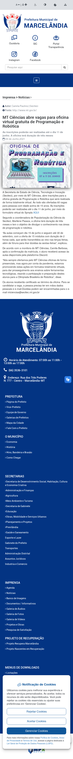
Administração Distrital (17, 553)
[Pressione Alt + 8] (45, 5)
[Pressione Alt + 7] (35, 5)
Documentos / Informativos (21, 603)
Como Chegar (13, 457)
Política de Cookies (49, 737)
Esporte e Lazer (13, 537)
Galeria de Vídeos (15, 619)
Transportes (11, 548)
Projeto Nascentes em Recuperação (25, 649)
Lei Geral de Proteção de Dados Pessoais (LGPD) (30, 743)
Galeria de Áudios (15, 608)
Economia (11, 442)
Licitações (11, 672)
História (10, 447)
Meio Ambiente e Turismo (19, 501)
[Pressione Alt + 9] (65, 5)
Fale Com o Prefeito (16, 428)
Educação (11, 511)
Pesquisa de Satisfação (19, 630)
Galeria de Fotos (15, 614)
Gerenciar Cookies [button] (36, 731)
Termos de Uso (30, 740)
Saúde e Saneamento (17, 532)
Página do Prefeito (16, 401)
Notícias (10, 593)
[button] (55, 5)
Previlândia (12, 527)
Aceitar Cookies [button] (36, 721)
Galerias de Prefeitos (17, 417)
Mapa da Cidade (15, 422)
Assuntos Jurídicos (15, 558)
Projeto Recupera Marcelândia (22, 643)
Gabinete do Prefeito (16, 543)
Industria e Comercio (16, 564)
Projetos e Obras (15, 624)
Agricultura (12, 495)
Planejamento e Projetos (19, 522)
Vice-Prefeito (13, 407)
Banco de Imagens (16, 598)
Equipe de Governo (16, 412)
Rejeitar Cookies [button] (36, 711)
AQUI (36, 212)
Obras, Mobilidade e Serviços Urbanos (26, 516)
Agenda (10, 587)
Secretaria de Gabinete (18, 506)
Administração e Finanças (20, 490)
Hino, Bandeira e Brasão (19, 452)
